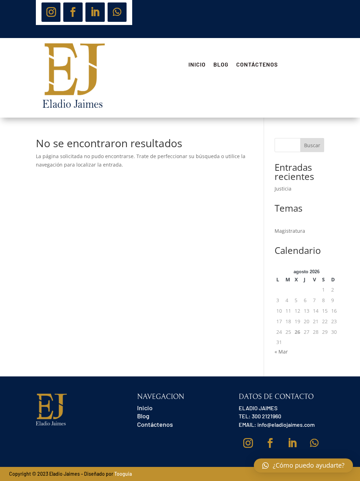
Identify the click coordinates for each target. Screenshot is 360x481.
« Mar (281, 351)
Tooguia (123, 474)
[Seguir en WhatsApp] (117, 12)
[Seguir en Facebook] (73, 12)
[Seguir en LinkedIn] (95, 12)
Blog (221, 65)
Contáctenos (257, 65)
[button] (303, 465)
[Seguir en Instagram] (51, 12)
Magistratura (290, 230)
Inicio (197, 65)
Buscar (312, 145)
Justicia (283, 188)
